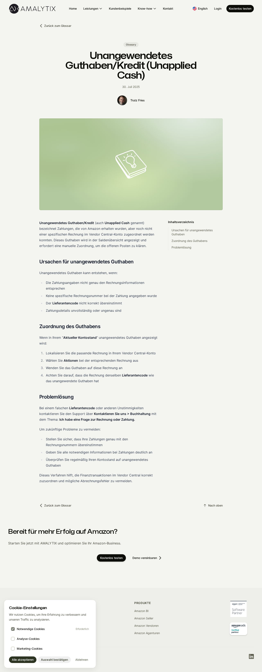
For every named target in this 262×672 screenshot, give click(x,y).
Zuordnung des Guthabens (189, 241)
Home (73, 8)
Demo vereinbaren (144, 558)
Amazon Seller (143, 618)
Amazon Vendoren (146, 625)
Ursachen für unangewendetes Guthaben (192, 232)
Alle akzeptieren (23, 659)
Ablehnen (81, 659)
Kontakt (168, 8)
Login (217, 8)
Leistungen (90, 8)
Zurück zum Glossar (57, 25)
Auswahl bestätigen (54, 659)
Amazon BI (141, 611)
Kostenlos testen (240, 8)
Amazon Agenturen (147, 633)
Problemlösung (181, 247)
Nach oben (215, 505)
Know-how (145, 8)
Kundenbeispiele (120, 8)
